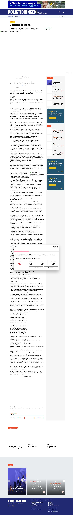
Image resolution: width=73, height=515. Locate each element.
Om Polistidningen (16, 16)
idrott (20, 408)
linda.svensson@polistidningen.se (36, 505)
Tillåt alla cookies (51, 267)
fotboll (16, 408)
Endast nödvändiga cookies (36, 267)
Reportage (12, 21)
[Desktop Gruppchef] (55, 166)
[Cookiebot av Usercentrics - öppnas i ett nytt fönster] (53, 246)
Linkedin (64, 16)
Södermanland (40, 408)
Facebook (62, 16)
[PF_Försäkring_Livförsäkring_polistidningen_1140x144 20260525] (36, 4)
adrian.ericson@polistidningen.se (36, 509)
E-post (39, 417)
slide (35, 408)
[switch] (30, 264)
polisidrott (31, 408)
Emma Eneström (49, 27)
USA (10, 410)
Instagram (60, 16)
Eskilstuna (12, 408)
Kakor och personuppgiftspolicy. (53, 511)
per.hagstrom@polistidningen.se (53, 505)
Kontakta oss (10, 16)
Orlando (27, 408)
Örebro (23, 408)
